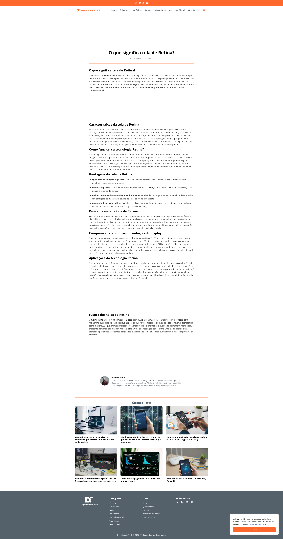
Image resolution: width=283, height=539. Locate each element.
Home (114, 10)
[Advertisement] (141, 31)
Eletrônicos (136, 10)
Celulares (124, 10)
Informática (160, 10)
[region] (254, 524)
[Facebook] (140, 3)
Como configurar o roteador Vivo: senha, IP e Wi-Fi (186, 479)
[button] (204, 10)
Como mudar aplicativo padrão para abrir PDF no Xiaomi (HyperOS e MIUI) (186, 438)
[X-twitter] (143, 3)
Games (148, 10)
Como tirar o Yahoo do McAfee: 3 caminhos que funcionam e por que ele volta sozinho (94, 439)
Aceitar (254, 530)
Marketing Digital (177, 10)
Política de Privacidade (257, 524)
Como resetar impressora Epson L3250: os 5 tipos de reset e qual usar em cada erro (95, 479)
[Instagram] (136, 3)
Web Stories (193, 10)
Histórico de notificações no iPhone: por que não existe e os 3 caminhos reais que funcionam (141, 439)
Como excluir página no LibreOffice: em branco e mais (140, 479)
